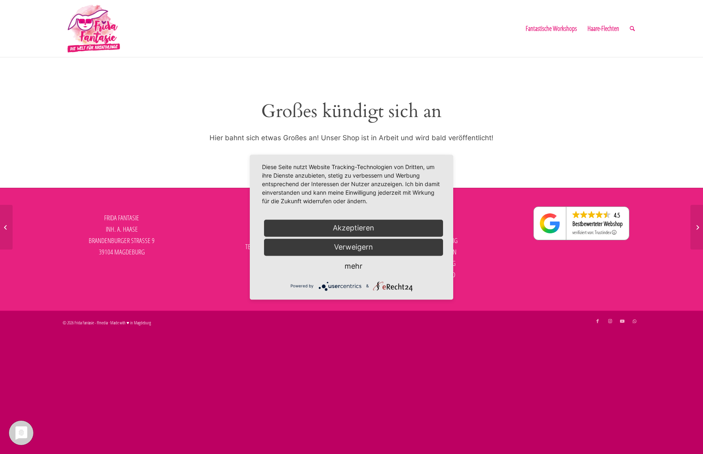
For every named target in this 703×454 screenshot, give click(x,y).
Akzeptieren (353, 228)
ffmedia (102, 322)
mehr (353, 266)
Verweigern (353, 247)
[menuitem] (551, 28)
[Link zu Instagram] (610, 321)
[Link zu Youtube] (622, 321)
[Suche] (632, 28)
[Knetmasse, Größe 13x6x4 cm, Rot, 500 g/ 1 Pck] (696, 227)
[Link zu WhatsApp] (634, 321)
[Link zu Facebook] (598, 321)
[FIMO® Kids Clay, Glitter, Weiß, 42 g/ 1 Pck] (6, 227)
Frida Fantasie (84, 322)
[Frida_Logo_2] (94, 28)
